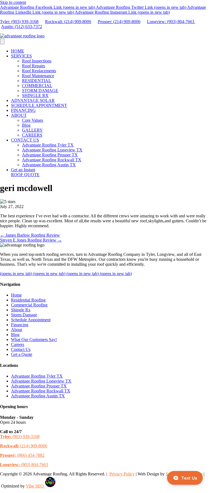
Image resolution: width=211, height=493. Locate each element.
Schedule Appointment (31, 319)
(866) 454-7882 (22, 455)
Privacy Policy (122, 474)
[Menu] (2, 41)
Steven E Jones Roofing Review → (31, 240)
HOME (17, 51)
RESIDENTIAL (36, 80)
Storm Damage (24, 314)
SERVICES (21, 56)
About (16, 329)
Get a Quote (21, 354)
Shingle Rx (20, 310)
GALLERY (32, 130)
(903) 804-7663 (24, 464)
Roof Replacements (39, 70)
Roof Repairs (33, 65)
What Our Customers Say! (34, 339)
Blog (26, 125)
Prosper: (105, 21)
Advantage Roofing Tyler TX (48, 145)
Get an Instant (25, 172)
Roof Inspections (36, 61)
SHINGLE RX (35, 95)
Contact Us (20, 349)
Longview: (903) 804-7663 (171, 21)
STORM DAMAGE (40, 90)
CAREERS (32, 135)
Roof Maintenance (38, 75)
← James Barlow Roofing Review (30, 235)
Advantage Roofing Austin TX (49, 164)
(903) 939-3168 (20, 436)
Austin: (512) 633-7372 (21, 26)
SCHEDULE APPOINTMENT (39, 105)
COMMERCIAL (37, 85)
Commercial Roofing (29, 305)
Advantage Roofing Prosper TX (50, 155)
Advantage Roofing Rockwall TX (51, 159)
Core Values (32, 120)
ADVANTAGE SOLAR (33, 100)
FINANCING (23, 110)
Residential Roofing (28, 300)
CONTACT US (25, 140)
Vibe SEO (35, 486)
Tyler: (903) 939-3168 (19, 21)
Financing (19, 324)
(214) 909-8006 (126, 21)
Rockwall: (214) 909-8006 (68, 21)
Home (16, 295)
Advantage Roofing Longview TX (52, 150)
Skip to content (13, 2)
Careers (17, 344)
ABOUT (19, 115)
